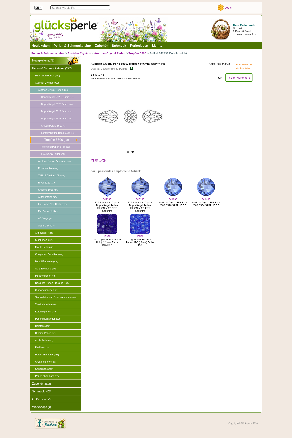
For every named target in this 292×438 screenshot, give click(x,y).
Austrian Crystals (79, 53)
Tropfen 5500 (137, 53)
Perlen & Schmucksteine (47, 53)
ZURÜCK (99, 160)
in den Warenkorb (239, 77)
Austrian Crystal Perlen (109, 53)
